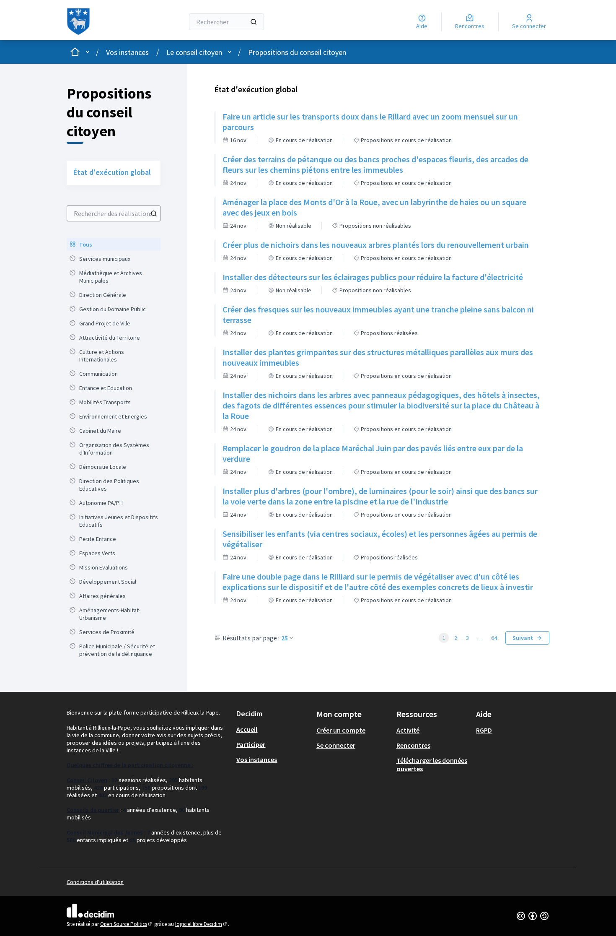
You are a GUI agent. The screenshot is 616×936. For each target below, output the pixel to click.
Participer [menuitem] (250, 744)
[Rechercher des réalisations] (153, 213)
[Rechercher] (253, 22)
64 (494, 638)
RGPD (484, 730)
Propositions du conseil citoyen (297, 52)
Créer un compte (340, 730)
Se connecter (335, 745)
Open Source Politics (126, 924)
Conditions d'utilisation (95, 882)
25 (284, 638)
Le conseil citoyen (194, 52)
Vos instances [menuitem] (256, 759)
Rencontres (413, 745)
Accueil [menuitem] (246, 729)
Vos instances (127, 52)
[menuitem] (113, 244)
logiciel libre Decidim (201, 924)
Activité (407, 730)
